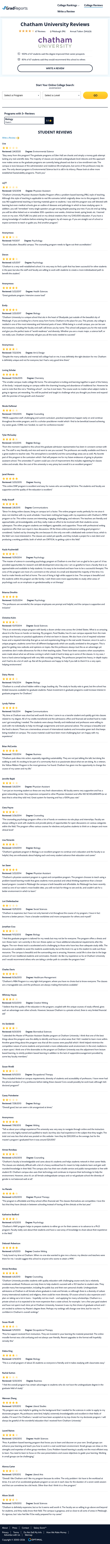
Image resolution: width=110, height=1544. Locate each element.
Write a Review (55, 68)
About (5, 1528)
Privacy (5, 1532)
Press (14, 1528)
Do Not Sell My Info (33, 1532)
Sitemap (28, 1535)
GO (95, 95)
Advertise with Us (12, 1535)
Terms (16, 1532)
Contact (25, 1528)
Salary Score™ (40, 1528)
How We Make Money (56, 1532)
